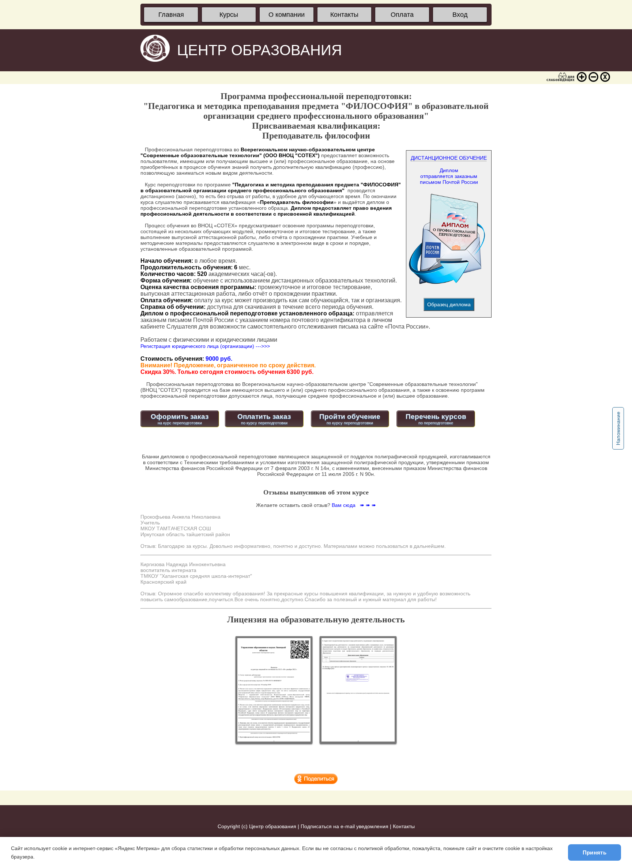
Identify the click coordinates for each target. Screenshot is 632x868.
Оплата (402, 14)
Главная (171, 14)
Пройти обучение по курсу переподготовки (349, 419)
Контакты (344, 14)
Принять (594, 852)
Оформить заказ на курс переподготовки (179, 419)
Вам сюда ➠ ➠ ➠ (354, 505)
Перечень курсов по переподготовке (436, 419)
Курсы (228, 14)
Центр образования (272, 826)
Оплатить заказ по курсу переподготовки (264, 419)
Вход (460, 14)
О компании (286, 14)
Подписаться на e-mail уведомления (344, 826)
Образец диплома (449, 304)
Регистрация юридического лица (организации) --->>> (205, 346)
